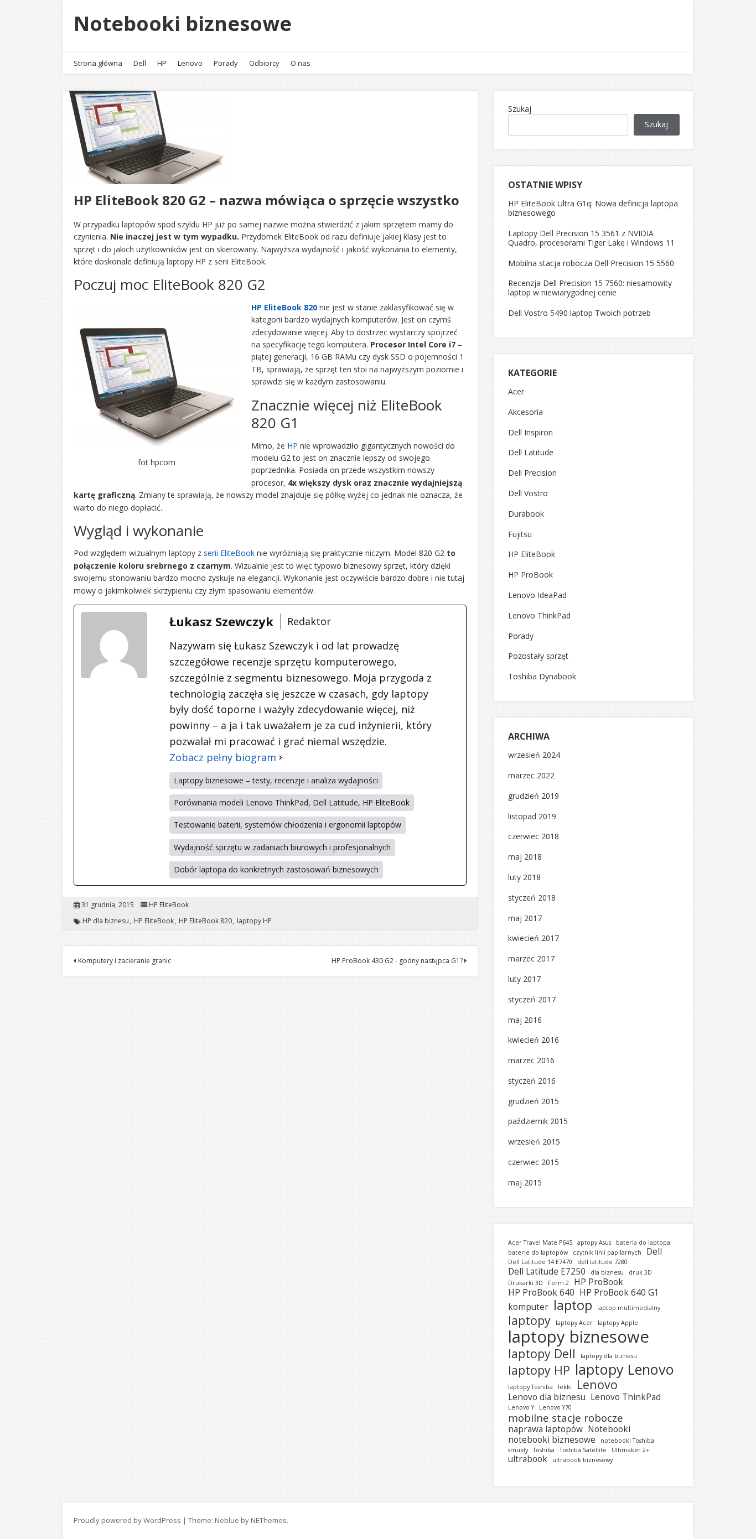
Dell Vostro (528, 493)
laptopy (529, 1320)
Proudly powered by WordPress (127, 1520)
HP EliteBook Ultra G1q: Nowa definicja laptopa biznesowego (593, 208)
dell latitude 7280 (602, 1262)
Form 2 (558, 1283)
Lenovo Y (521, 1407)
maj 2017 (525, 918)
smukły (518, 1450)
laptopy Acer (574, 1323)
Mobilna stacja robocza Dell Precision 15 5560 (591, 263)
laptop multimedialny (628, 1308)
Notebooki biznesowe (183, 23)
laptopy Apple (618, 1323)
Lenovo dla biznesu (547, 1397)
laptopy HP (254, 921)
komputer (528, 1307)
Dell (139, 63)
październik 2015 (538, 1121)
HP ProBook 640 (541, 1292)
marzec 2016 (531, 1060)
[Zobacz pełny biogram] (280, 758)
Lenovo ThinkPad (539, 616)
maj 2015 (525, 1183)
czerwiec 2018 (533, 836)
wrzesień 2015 (534, 1142)
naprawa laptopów (545, 1429)
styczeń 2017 (532, 1000)
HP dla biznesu (105, 921)
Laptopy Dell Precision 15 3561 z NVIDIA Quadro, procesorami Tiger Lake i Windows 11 (591, 238)
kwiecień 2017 (533, 938)
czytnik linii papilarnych (607, 1252)
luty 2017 (524, 979)
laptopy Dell (542, 1353)
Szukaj (519, 108)
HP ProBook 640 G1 (619, 1292)
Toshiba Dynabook (542, 677)
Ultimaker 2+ (631, 1450)
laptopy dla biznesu (609, 1356)
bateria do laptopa (643, 1242)
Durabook (526, 514)
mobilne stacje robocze (565, 1418)
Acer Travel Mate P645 (540, 1242)
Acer (516, 392)
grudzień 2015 (533, 1101)
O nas (300, 63)
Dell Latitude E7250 (547, 1271)
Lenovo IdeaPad (537, 595)
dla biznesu (607, 1272)
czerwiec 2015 (533, 1162)
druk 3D (640, 1272)
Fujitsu (520, 534)
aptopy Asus (594, 1242)
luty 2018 (524, 877)
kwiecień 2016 (533, 1040)
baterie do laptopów (538, 1252)
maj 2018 (525, 857)
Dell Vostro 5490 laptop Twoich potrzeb (579, 313)
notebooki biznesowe (552, 1439)
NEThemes (269, 1520)
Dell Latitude (530, 452)
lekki (565, 1387)
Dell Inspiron (530, 433)
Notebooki (609, 1429)
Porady (226, 63)
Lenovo (190, 63)
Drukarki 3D (525, 1283)
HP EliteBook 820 (284, 307)
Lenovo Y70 (555, 1407)
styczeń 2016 (532, 1081)
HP (162, 63)
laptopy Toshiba (530, 1387)
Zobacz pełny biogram (222, 757)
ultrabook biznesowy (582, 1460)
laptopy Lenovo (624, 1369)
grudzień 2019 (533, 796)
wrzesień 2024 (534, 755)
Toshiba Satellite (583, 1450)
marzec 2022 (531, 776)
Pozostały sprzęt (538, 656)
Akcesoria (525, 412)
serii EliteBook (229, 553)
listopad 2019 (532, 817)
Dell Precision (532, 473)
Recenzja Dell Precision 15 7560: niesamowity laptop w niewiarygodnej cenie (590, 288)
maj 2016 (525, 1020)
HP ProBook (530, 575)
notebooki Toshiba (627, 1440)
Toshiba (544, 1450)
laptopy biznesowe (578, 1336)
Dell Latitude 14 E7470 (540, 1262)
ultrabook (527, 1459)
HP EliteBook (169, 905)
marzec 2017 (531, 959)
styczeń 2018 (532, 898)
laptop (572, 1305)
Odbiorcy (264, 63)
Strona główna (98, 63)
